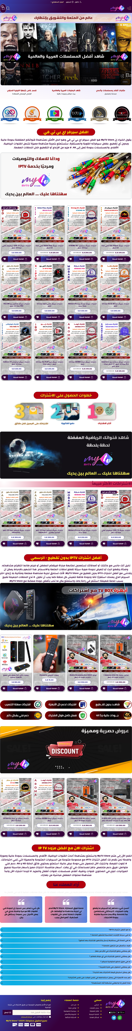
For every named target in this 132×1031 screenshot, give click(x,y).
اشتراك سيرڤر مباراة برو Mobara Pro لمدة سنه (82, 305)
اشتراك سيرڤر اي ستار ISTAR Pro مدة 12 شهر (83, 819)
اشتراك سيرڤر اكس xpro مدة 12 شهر (49, 305)
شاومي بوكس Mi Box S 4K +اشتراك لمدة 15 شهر (116, 676)
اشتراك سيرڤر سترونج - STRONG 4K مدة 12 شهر (82, 247)
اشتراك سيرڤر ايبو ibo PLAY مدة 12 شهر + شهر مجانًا (49, 363)
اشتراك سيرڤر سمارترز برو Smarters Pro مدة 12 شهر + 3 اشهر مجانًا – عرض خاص (115, 364)
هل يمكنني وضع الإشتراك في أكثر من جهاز (112, 951)
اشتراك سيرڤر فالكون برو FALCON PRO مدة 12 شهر (16, 305)
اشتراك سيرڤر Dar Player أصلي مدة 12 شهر (115, 247)
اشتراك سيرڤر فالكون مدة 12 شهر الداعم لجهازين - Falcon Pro (16, 531)
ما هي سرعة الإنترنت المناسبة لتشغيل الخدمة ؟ (110, 935)
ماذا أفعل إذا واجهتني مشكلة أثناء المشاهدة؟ (110, 983)
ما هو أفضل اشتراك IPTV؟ (119, 929)
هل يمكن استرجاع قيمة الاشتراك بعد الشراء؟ (111, 972)
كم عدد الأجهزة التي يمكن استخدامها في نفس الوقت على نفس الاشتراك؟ (99, 977)
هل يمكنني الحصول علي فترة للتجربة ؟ (114, 967)
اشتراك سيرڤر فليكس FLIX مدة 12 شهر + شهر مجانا (16, 819)
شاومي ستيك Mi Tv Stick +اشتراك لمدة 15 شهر (82, 676)
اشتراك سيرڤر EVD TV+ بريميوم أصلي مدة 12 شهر (16, 247)
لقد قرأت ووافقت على (34, 1017)
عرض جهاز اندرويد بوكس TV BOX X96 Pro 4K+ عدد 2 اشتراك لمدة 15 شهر (49, 676)
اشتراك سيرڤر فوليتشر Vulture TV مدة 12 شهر (16, 363)
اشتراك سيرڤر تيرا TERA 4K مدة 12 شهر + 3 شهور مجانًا (49, 819)
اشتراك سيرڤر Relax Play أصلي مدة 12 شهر (49, 247)
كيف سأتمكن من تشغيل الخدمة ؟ (116, 945)
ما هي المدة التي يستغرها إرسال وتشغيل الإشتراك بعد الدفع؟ (104, 940)
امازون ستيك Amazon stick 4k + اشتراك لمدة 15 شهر (16, 676)
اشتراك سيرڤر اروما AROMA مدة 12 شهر (82, 363)
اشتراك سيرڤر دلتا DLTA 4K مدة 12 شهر (115, 305)
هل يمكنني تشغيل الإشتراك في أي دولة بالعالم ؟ (109, 956)
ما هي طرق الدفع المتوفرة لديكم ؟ (115, 961)
